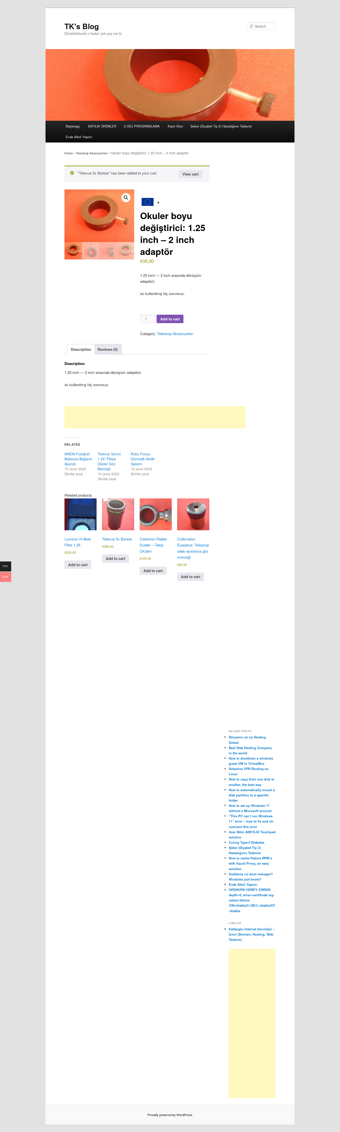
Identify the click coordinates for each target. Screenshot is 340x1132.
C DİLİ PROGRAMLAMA (142, 126)
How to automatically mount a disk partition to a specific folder (252, 795)
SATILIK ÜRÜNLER (102, 126)
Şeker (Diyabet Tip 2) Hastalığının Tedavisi (221, 126)
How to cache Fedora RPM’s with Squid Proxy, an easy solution (250, 863)
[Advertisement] (155, 417)
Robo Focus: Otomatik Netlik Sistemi (143, 458)
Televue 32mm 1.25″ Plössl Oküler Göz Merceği (109, 461)
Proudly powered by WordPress (170, 1115)
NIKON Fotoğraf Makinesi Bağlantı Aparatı (78, 458)
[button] (125, 197)
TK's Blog (81, 26)
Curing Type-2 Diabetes (246, 842)
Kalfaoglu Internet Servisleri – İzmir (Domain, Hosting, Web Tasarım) (252, 934)
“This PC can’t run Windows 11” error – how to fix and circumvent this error (251, 821)
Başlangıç (73, 126)
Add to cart (170, 319)
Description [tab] (81, 349)
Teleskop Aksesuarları (92, 153)
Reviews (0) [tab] (108, 349)
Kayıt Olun (175, 126)
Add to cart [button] (78, 564)
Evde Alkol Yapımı (79, 136)
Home (68, 153)
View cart (190, 174)
